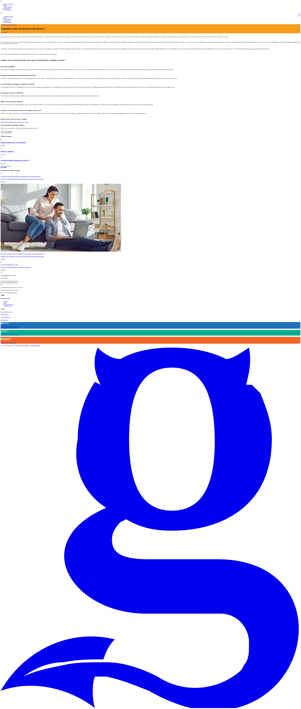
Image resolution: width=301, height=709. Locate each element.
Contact (6, 301)
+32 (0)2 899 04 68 (5, 317)
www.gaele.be (25, 113)
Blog (5, 18)
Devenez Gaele (7, 9)
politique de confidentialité (22, 345)
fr (299, 14)
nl (299, 15)
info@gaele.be (4, 320)
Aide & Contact (8, 7)
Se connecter (7, 8)
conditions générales (35, 345)
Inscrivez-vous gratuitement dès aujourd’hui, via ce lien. (14, 122)
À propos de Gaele (8, 4)
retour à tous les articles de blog (9, 25)
